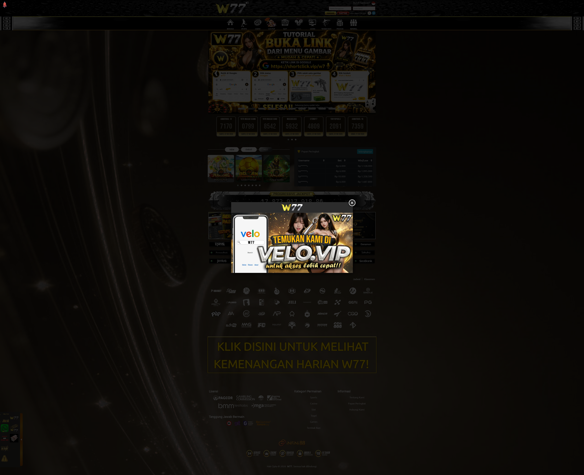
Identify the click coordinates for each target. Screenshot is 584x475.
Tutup (352, 202)
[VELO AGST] (292, 243)
